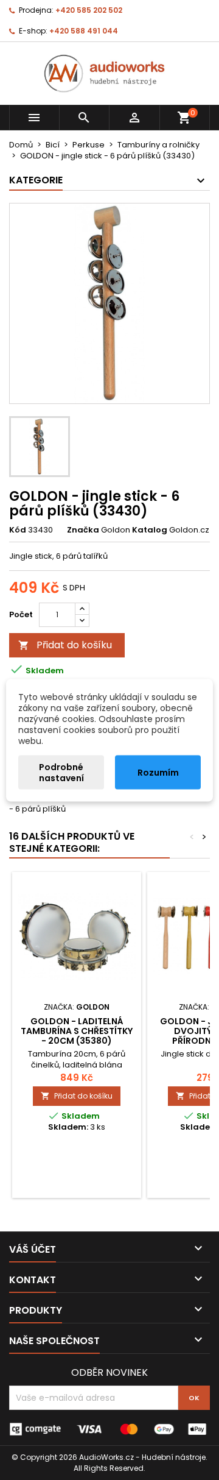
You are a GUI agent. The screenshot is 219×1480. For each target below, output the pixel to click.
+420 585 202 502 (88, 10)
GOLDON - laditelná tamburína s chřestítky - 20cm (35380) (77, 1031)
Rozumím (158, 772)
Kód (17, 530)
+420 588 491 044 (83, 31)
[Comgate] (109, 1428)
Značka (83, 530)
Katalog (149, 530)
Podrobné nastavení (61, 772)
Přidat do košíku (65, 645)
